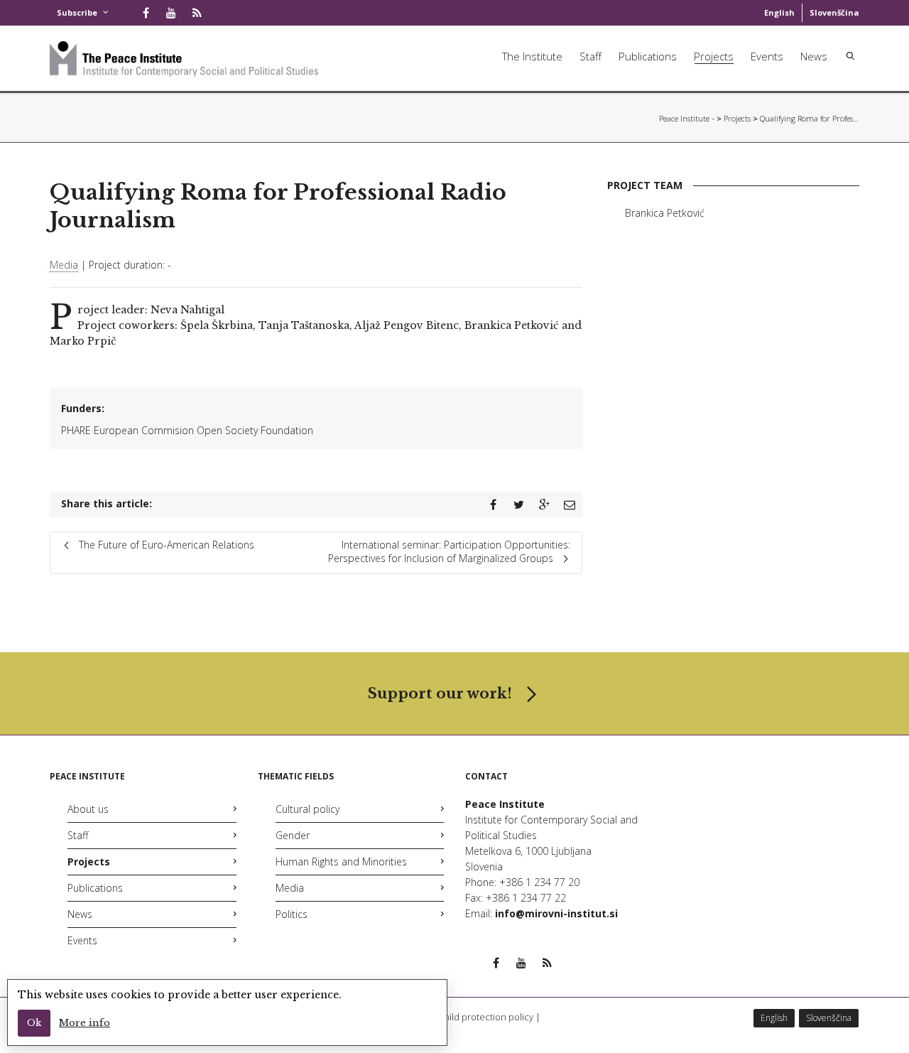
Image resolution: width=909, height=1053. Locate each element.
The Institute (532, 56)
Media (64, 264)
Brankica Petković (664, 213)
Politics (291, 914)
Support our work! (440, 693)
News (813, 56)
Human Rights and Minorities (341, 861)
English (779, 12)
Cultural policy (307, 809)
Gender (293, 835)
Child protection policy (485, 1016)
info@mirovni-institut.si (556, 913)
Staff (590, 56)
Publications (648, 56)
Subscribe (77, 12)
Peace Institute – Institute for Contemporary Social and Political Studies (686, 118)
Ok (34, 1023)
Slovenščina (834, 12)
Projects (714, 56)
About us (88, 809)
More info (84, 1023)
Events (767, 56)
